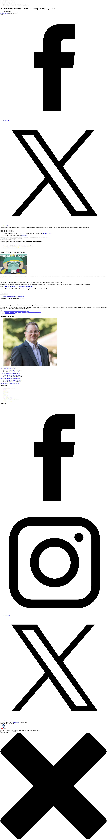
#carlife (27, 245)
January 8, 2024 (24, 235)
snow (29, 312)
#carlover (30, 245)
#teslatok (18, 245)
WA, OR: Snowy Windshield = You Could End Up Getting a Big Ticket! (16, 311)
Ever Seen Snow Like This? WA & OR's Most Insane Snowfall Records (18, 286)
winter (19, 312)
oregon (26, 312)
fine (12, 312)
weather (23, 312)
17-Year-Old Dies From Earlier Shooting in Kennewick (10, 373)
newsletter (39, 312)
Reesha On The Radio (4, 13)
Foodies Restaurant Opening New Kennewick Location (10, 378)
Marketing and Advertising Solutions (9, 388)
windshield (32, 312)
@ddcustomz (5, 245)
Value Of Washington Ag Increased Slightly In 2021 (9, 383)
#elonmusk (24, 246)
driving (16, 312)
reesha (35, 312)
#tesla (15, 245)
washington (7, 312)
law (13, 312)
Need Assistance (5, 390)
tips (10, 312)
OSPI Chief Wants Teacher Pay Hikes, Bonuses (8, 368)
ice (20, 312)
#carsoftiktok (28, 246)
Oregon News (7, 313)
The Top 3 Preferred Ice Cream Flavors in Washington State (13, 296)
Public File (4, 389)
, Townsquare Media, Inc (15, 722)
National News (12, 313)
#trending (10, 246)
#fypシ (20, 246)
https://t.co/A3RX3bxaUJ (46, 233)
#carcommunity (5, 246)
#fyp (25, 245)
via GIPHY (2, 275)
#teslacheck (22, 245)
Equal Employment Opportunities (8, 387)
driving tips (2, 238)
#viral (18, 246)
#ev (31, 246)
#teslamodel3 (14, 246)
